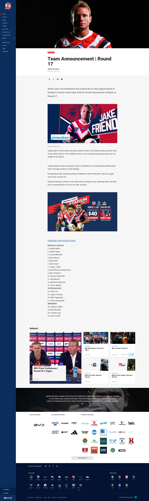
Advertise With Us (62, 497)
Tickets (4, 45)
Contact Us (54, 497)
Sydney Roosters (53, 69)
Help (49, 497)
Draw (4, 20)
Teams (4, 26)
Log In (6, 493)
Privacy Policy (38, 497)
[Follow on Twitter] (53, 466)
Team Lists (51, 52)
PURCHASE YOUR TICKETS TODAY (62, 240)
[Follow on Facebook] (49, 466)
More (4, 38)
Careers (45, 497)
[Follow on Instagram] (57, 466)
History (5, 29)
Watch (4, 17)
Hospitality (6, 32)
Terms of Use (31, 497)
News (4, 14)
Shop (3, 48)
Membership (5, 42)
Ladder (4, 23)
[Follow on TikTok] (45, 466)
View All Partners (82, 458)
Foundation (6, 35)
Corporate (5, 51)
